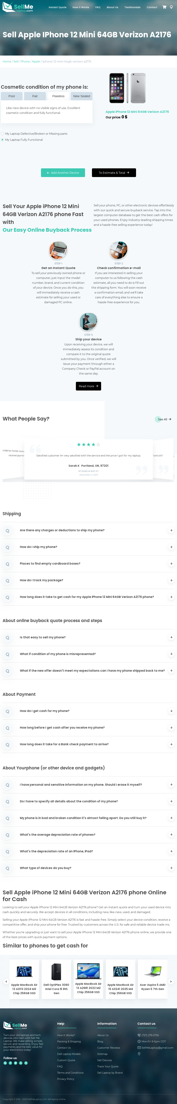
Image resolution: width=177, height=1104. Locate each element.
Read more (87, 386)
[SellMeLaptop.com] (18, 11)
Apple (36, 61)
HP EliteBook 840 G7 (88, 471)
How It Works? (66, 1035)
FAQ (97, 8)
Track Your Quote (107, 1066)
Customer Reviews (108, 1047)
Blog (100, 1041)
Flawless (58, 96)
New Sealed (81, 96)
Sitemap (102, 1054)
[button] (10, 458)
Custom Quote (66, 1060)
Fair (35, 96)
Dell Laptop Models (69, 1054)
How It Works (81, 8)
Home (7, 61)
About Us (112, 8)
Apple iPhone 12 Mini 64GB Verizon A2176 (137, 112)
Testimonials (132, 8)
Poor (11, 96)
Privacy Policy (65, 1079)
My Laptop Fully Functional (24, 139)
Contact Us (64, 1047)
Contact (152, 8)
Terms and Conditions (70, 1072)
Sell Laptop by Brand (110, 1072)
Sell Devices (104, 1060)
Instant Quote (57, 8)
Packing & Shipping (69, 1041)
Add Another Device (64, 172)
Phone (25, 61)
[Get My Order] (171, 8)
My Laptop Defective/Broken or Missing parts (36, 133)
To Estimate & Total (112, 172)
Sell (15, 61)
